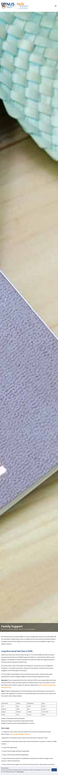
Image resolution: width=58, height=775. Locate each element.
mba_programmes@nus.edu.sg (20, 734)
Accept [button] (54, 769)
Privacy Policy (20, 771)
